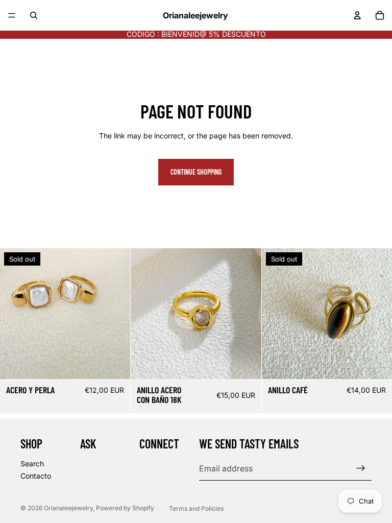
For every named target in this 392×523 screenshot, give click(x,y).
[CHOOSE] (245, 363)
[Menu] (11, 15)
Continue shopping (196, 172)
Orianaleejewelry (68, 508)
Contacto (35, 475)
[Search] (33, 15)
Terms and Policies (196, 508)
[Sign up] (361, 468)
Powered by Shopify (125, 508)
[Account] (357, 15)
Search (32, 463)
